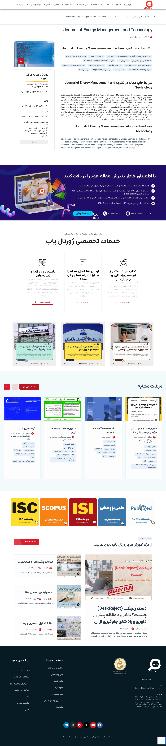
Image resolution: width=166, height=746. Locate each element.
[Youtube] (93, 725)
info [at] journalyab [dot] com (147, 688)
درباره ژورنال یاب (35, 5)
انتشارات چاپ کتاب (22, 677)
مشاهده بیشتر (29, 386)
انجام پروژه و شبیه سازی (20, 683)
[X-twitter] (86, 725)
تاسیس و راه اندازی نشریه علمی (42, 274)
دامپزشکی (59, 707)
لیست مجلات (69, 5)
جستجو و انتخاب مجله (113, 5)
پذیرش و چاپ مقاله (38, 133)
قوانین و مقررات (23, 703)
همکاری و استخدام (52, 5)
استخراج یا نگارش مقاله (36, 128)
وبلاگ (27, 696)
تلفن (45, 111)
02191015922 (148, 680)
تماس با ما (20, 5)
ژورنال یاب (128, 5)
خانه (154, 17)
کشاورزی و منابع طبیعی (53, 701)
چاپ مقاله (25, 670)
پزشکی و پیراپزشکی (55, 668)
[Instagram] (73, 725)
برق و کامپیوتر (115, 17)
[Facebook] (100, 725)
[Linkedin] (66, 725)
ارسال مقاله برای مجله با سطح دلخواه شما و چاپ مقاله (83, 275)
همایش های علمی (22, 690)
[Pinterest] (80, 725)
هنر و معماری (57, 694)
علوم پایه (59, 687)
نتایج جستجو (144, 17)
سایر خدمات (83, 5)
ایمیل (45, 100)
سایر (43, 136)
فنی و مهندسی (130, 17)
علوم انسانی (58, 681)
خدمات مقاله (97, 5)
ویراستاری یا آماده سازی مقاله (34, 131)
